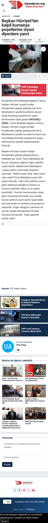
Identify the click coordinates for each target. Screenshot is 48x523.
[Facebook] (15, 490)
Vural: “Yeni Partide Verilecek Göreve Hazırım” (12, 379)
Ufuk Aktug (21, 345)
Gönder (7, 464)
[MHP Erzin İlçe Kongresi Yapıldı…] (35, 413)
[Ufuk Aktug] (8, 346)
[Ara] (4, 11)
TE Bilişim (30, 509)
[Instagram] (29, 490)
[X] (19, 490)
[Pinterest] (24, 490)
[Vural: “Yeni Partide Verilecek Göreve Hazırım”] (12, 370)
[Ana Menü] (3, 5)
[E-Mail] (18, 350)
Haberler (6, 16)
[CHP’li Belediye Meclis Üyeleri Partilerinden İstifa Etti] (12, 391)
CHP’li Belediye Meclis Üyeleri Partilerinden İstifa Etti (12, 401)
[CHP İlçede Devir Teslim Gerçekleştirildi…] (35, 370)
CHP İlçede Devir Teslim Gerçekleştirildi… (34, 379)
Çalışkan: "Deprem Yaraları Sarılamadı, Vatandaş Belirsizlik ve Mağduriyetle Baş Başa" (11, 425)
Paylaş (7, 76)
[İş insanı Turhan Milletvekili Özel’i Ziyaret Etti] (35, 391)
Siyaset (16, 16)
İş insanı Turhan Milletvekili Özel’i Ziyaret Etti (35, 401)
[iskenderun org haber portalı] (27, 4)
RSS (8, 502)
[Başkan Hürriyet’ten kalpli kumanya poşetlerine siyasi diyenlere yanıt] (24, 58)
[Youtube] (33, 490)
